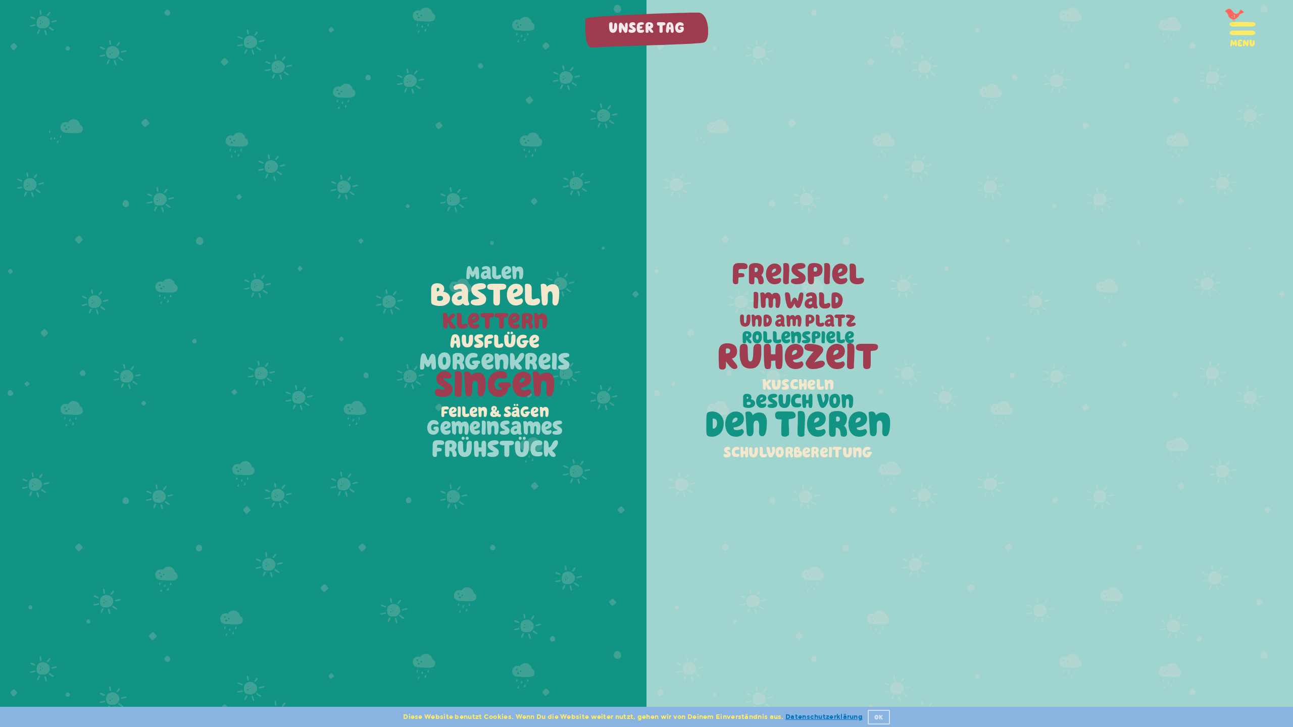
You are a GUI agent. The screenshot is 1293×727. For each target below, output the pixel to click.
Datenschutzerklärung (824, 717)
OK (878, 717)
